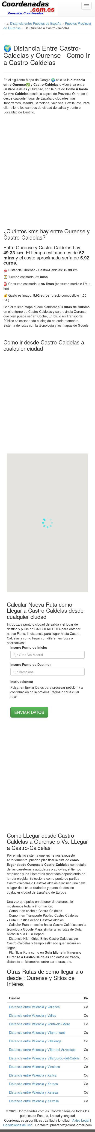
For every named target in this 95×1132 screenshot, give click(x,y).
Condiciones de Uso (18, 1125)
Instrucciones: (21, 681)
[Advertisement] (47, 171)
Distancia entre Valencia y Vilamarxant (37, 1032)
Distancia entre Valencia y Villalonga (35, 1041)
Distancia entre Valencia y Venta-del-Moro (39, 1024)
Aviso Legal (80, 1120)
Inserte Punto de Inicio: (28, 647)
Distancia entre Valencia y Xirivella (34, 1101)
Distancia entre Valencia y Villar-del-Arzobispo (42, 1049)
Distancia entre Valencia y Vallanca (34, 1006)
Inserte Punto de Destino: (30, 664)
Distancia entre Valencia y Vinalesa (34, 1066)
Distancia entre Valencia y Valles (32, 1015)
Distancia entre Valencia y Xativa (32, 1075)
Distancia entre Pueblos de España (35, 23)
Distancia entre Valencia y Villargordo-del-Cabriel (44, 1058)
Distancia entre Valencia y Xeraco (33, 1083)
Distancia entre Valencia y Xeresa (33, 1092)
